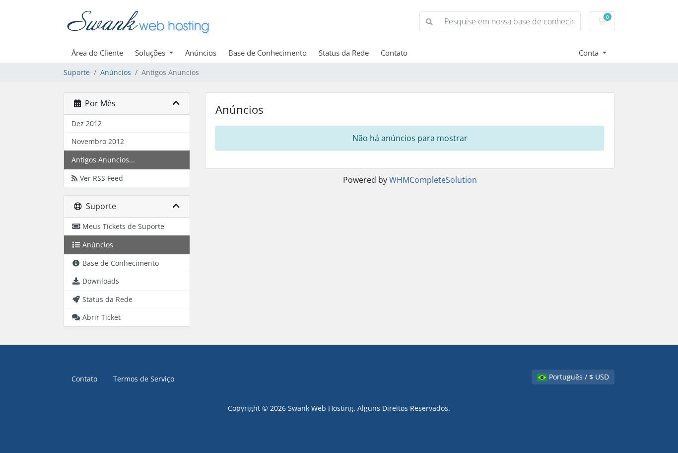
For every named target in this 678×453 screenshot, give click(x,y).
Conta (590, 53)
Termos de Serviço (143, 378)
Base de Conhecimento (267, 53)
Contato (394, 53)
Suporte (77, 72)
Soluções (151, 53)
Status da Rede (344, 53)
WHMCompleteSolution (433, 179)
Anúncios (200, 53)
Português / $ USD (578, 376)
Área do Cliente (97, 53)
